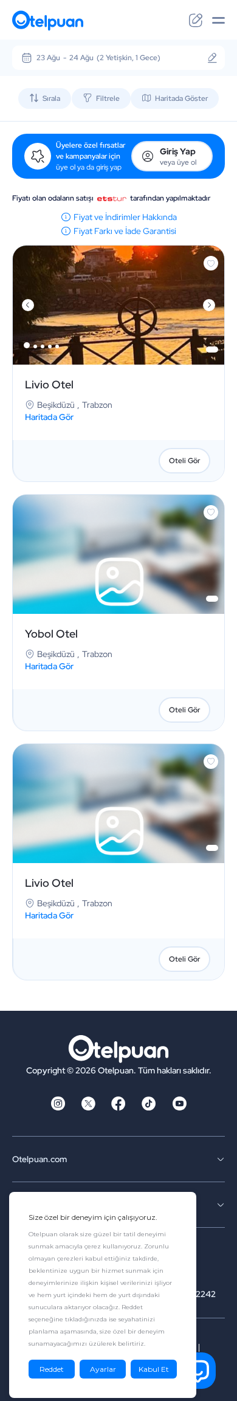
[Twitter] (88, 1107)
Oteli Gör (184, 461)
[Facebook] (118, 1107)
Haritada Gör (49, 416)
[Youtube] (179, 1107)
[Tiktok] (149, 1107)
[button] (27, 345)
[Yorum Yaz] (195, 20)
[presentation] (28, 305)
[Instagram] (58, 1107)
